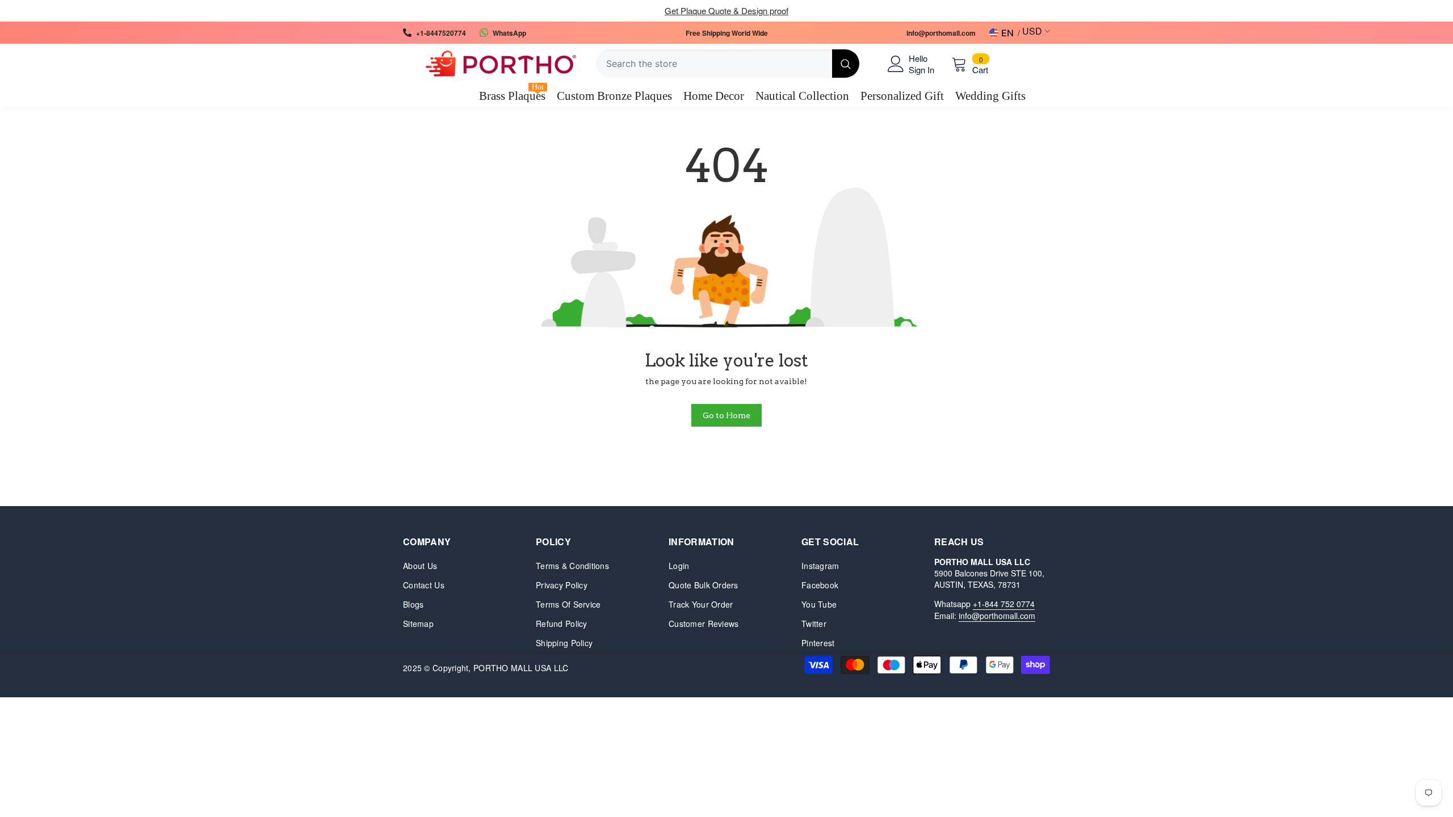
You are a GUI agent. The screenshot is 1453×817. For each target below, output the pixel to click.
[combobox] (714, 63)
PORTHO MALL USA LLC (520, 667)
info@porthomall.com (997, 615)
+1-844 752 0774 (1004, 603)
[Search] (727, 63)
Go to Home (726, 415)
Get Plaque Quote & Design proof (726, 10)
